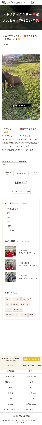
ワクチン (8, 309)
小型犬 (8, 226)
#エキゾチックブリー (21, 191)
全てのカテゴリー (12, 209)
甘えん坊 (24, 315)
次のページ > (34, 173)
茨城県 (8, 299)
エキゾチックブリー (12, 315)
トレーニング (25, 304)
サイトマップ (31, 409)
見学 (29, 299)
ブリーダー (16, 299)
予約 (7, 304)
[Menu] (38, 2)
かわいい (32, 315)
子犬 (8, 221)
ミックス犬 (10, 230)
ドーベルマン (18, 309)
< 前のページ (8, 173)
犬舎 (8, 217)
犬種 (23, 299)
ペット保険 (14, 304)
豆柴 (3, 164)
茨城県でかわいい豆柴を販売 (14, 161)
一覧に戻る (21, 173)
